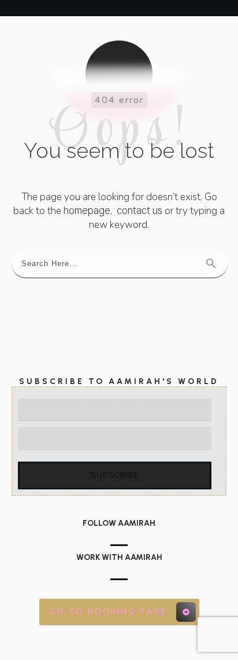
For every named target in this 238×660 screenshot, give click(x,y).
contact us (139, 210)
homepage (87, 210)
